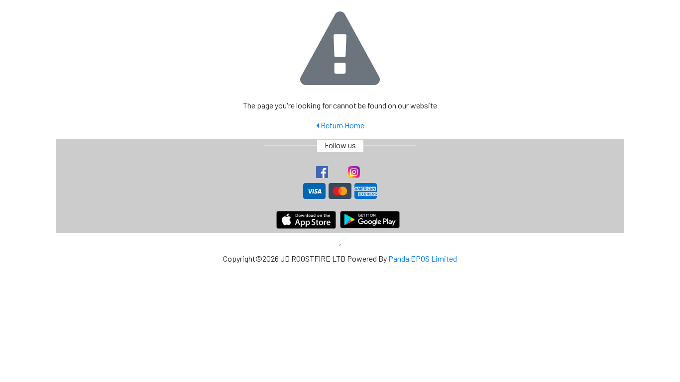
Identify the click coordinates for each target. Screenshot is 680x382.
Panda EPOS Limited (422, 258)
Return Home (341, 125)
